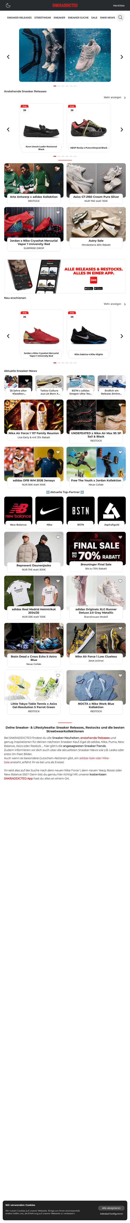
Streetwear (42, 17)
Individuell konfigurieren (111, 1214)
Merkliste (119, 5)
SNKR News (107, 17)
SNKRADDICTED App (18, 778)
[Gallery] (65, 57)
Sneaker (59, 17)
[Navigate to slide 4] (67, 86)
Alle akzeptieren (111, 1208)
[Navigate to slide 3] (63, 86)
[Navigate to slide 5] (71, 86)
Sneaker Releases (19, 17)
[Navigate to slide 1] (55, 86)
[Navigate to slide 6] (75, 86)
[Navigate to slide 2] (59, 86)
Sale (94, 17)
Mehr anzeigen (112, 97)
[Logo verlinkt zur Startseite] (65, 5)
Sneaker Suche (78, 17)
